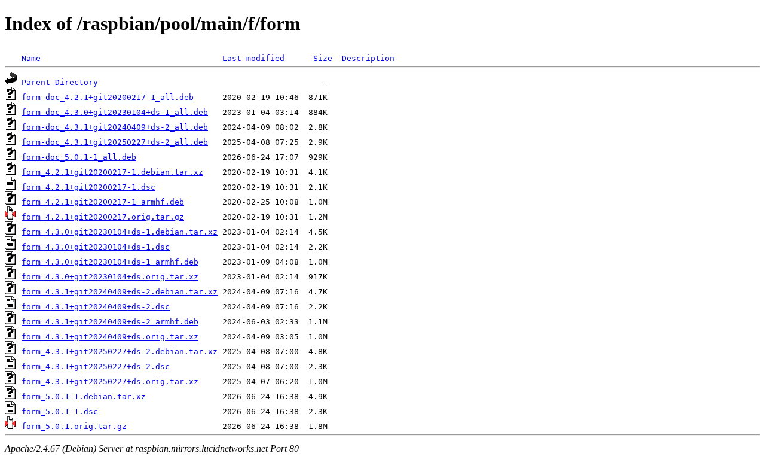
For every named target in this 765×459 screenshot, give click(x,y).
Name (31, 58)
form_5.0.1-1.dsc (60, 411)
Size (322, 58)
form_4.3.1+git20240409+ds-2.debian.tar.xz (120, 291)
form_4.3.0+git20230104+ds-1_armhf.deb (110, 261)
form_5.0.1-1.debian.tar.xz (84, 396)
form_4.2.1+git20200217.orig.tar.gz (103, 216)
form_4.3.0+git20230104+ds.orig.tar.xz (110, 276)
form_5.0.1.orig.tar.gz (74, 426)
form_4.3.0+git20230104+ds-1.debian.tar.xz (120, 231)
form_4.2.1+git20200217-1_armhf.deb (103, 201)
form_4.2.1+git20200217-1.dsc (88, 187)
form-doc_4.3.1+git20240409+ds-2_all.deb (115, 127)
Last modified (253, 58)
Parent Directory (60, 82)
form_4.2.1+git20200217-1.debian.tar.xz (112, 172)
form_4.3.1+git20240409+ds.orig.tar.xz (110, 336)
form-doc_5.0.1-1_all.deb (79, 157)
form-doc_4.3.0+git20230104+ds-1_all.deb (115, 112)
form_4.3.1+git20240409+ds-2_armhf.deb (110, 321)
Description (368, 58)
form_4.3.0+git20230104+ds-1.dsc (96, 246)
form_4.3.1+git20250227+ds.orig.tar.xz (110, 381)
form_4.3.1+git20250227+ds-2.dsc (96, 366)
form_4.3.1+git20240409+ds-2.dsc (96, 306)
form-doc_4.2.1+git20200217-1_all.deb (108, 97)
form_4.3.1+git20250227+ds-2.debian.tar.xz (120, 351)
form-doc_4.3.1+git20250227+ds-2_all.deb (115, 142)
